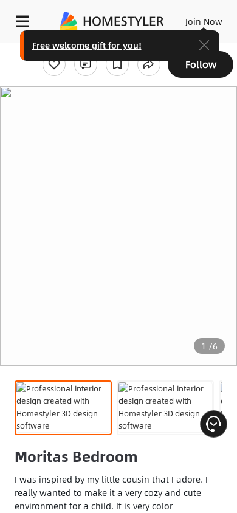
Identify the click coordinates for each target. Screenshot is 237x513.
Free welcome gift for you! (87, 45)
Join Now (203, 21)
